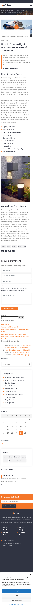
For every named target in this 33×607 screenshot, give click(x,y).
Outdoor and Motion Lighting (10, 327)
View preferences (16, 600)
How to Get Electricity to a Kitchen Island (13, 334)
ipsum (14, 246)
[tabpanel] (16, 479)
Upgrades (23, 461)
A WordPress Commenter (12, 350)
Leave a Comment (10, 308)
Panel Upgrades (10, 397)
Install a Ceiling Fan (11, 389)
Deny (16, 595)
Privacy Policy (20, 604)
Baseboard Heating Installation (14, 377)
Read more (4, 484)
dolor (8, 246)
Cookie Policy (13, 604)
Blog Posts (9, 10)
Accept (16, 591)
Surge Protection (10, 400)
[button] (30, 574)
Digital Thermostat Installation (14, 380)
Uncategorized (9, 403)
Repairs (11, 461)
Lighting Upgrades (10, 391)
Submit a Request (10, 505)
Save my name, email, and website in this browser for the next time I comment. (14, 289)
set (25, 246)
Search (3, 315)
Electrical (17, 457)
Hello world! (5, 324)
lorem (20, 246)
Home (2, 10)
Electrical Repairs (10, 383)
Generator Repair (10, 386)
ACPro (7, 5)
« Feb (3, 444)
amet (3, 246)
